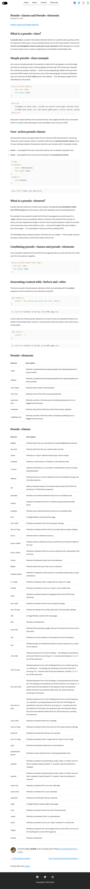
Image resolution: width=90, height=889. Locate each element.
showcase (54, 2)
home (26, 2)
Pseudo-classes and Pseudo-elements (24, 24)
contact (43, 2)
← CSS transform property (20, 858)
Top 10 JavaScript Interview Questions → (64, 858)
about (34, 2)
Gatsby (27, 866)
